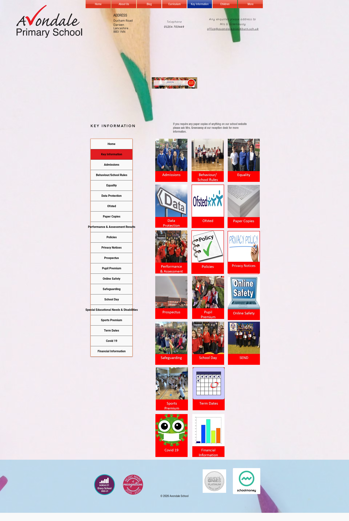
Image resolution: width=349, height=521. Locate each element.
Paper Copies (111, 216)
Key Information (111, 154)
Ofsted (111, 206)
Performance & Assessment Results (111, 227)
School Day (111, 299)
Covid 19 (111, 341)
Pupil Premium (111, 268)
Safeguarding (112, 289)
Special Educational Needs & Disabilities (111, 310)
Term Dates (111, 330)
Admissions (111, 164)
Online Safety (111, 278)
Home (111, 144)
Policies (112, 237)
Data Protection (111, 195)
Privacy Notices (111, 247)
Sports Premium (111, 320)
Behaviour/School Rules (111, 175)
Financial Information (112, 351)
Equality (111, 185)
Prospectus (111, 258)
